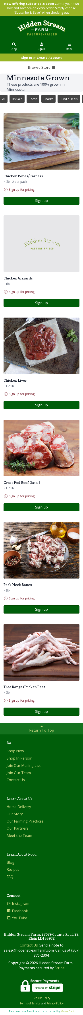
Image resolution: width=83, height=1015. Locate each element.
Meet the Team (19, 835)
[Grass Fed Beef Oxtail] (41, 448)
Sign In (42, 49)
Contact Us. (29, 945)
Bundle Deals (69, 99)
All (3, 99)
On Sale (17, 99)
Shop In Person (19, 758)
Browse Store (39, 67)
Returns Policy (41, 998)
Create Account (49, 57)
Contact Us (16, 779)
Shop (14, 49)
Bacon (33, 99)
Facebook (19, 910)
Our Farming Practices (25, 821)
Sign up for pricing (22, 189)
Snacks (48, 99)
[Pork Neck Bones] (41, 550)
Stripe (60, 967)
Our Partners (18, 828)
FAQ (10, 876)
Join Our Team (19, 772)
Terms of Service (30, 1003)
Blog (10, 862)
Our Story (15, 814)
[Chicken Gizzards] (41, 243)
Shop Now (15, 751)
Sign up (41, 200)
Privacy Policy (55, 1003)
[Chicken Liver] (41, 346)
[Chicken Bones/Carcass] (41, 141)
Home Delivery (19, 806)
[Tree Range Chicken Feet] (41, 652)
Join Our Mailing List (24, 765)
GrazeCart (67, 1011)
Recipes (13, 869)
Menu (69, 49)
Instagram (20, 903)
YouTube (19, 917)
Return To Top (41, 730)
